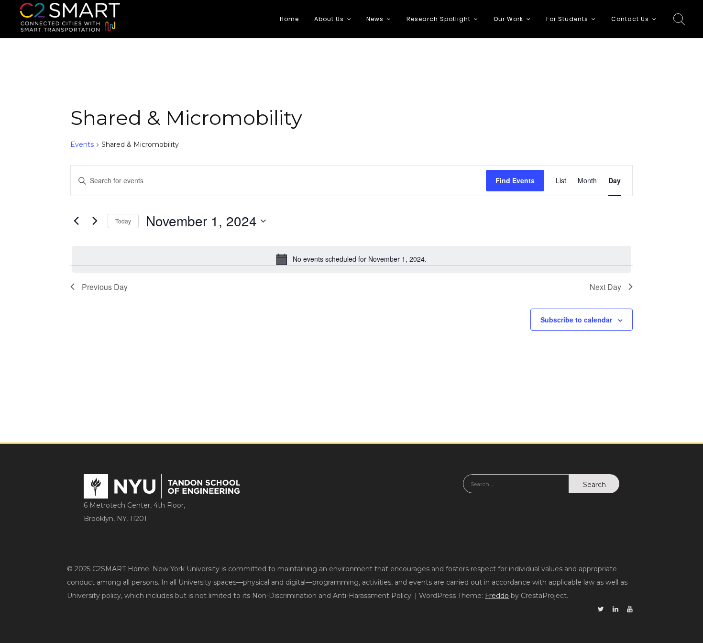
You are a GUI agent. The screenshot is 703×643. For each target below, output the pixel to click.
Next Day (605, 286)
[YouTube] (630, 609)
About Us (329, 19)
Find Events (515, 180)
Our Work (508, 19)
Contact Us (630, 19)
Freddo (497, 595)
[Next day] (94, 221)
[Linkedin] (615, 609)
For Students (567, 19)
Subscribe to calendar (576, 319)
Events (82, 144)
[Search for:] (516, 491)
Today (123, 221)
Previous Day (105, 286)
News (375, 19)
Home (289, 19)
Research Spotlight (438, 19)
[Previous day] (76, 221)
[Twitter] (600, 609)
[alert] (351, 259)
